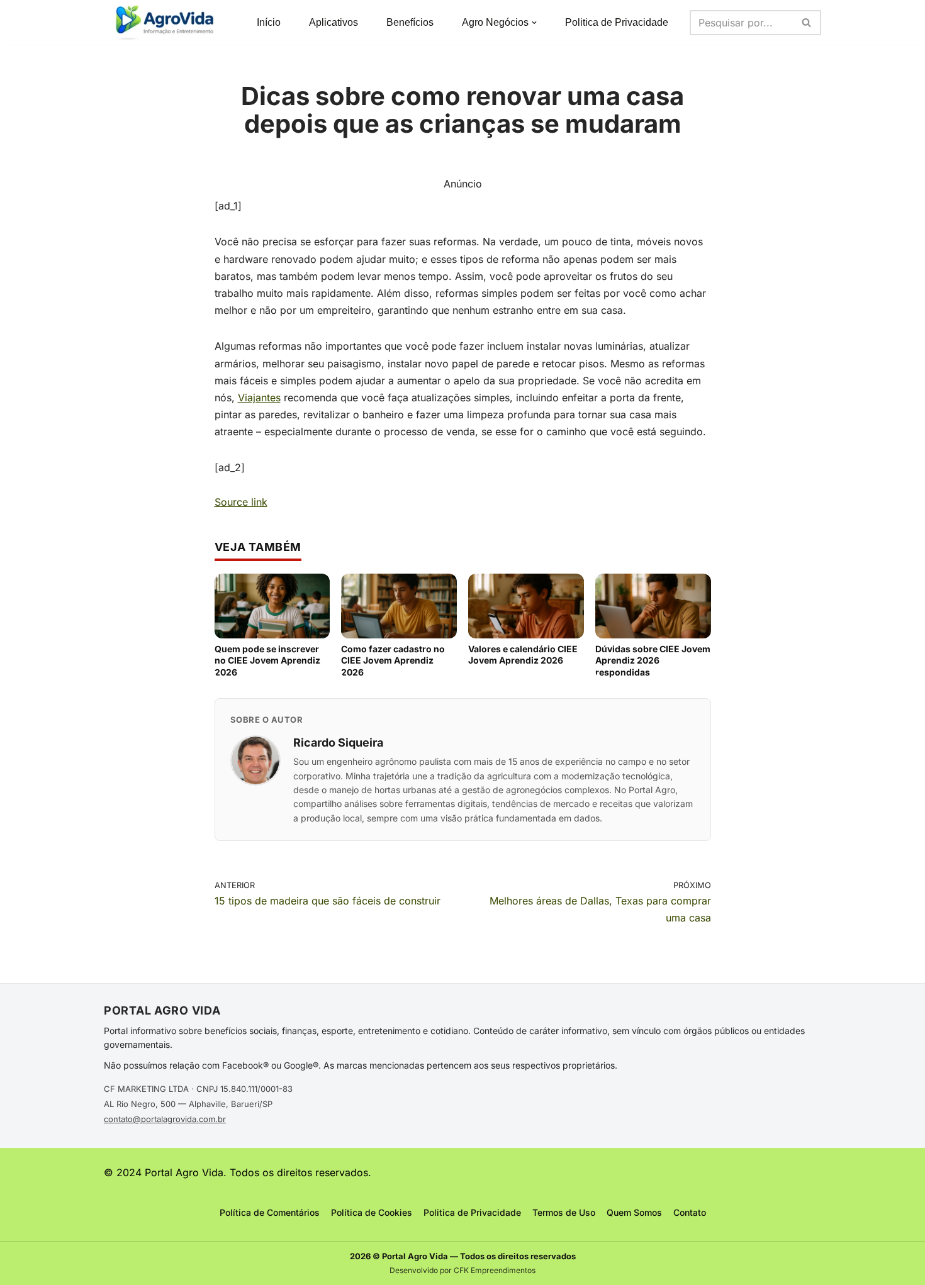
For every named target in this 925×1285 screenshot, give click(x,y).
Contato (689, 1212)
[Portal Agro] (167, 22)
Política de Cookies (371, 1212)
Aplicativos (333, 22)
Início (269, 22)
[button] (534, 22)
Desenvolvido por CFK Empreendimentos (462, 1270)
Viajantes (259, 397)
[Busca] (807, 22)
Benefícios (410, 22)
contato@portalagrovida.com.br (165, 1119)
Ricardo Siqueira (338, 742)
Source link (241, 502)
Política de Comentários (270, 1212)
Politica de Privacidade (616, 22)
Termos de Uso (563, 1212)
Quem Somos (634, 1212)
